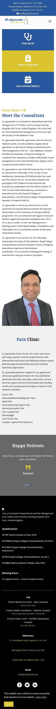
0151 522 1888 (35, 3)
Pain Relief (28, 43)
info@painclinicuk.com (29, 13)
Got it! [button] (9, 704)
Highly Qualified (28, 64)
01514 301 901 (40, 6)
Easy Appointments (28, 86)
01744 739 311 (36, 10)
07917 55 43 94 (36, 613)
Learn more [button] (40, 697)
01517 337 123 (28, 605)
